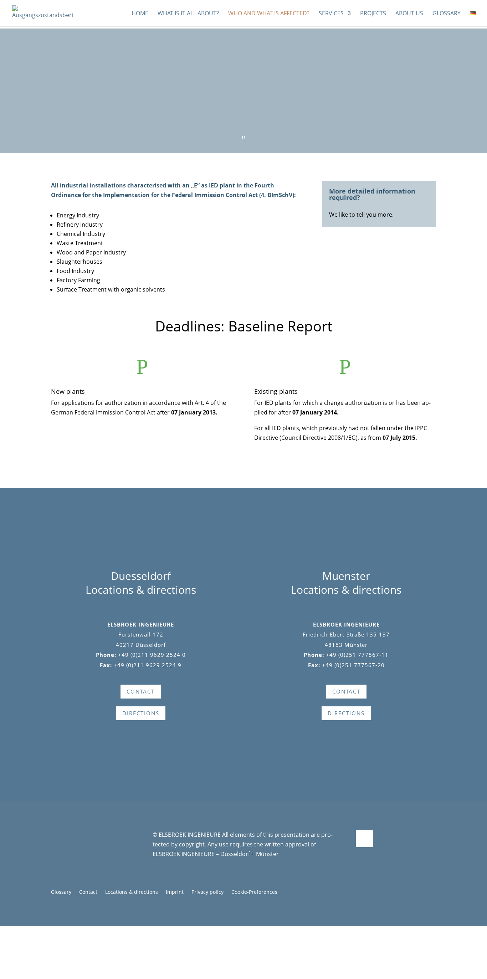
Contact (88, 892)
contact (141, 691)
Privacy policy (207, 892)
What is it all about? (188, 14)
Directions (140, 713)
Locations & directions (131, 892)
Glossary (446, 14)
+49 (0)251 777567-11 (357, 654)
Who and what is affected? (268, 14)
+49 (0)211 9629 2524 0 (152, 654)
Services (331, 14)
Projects (373, 14)
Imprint (175, 892)
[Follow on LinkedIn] (364, 838)
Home (140, 14)
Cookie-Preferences (254, 892)
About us (409, 14)
